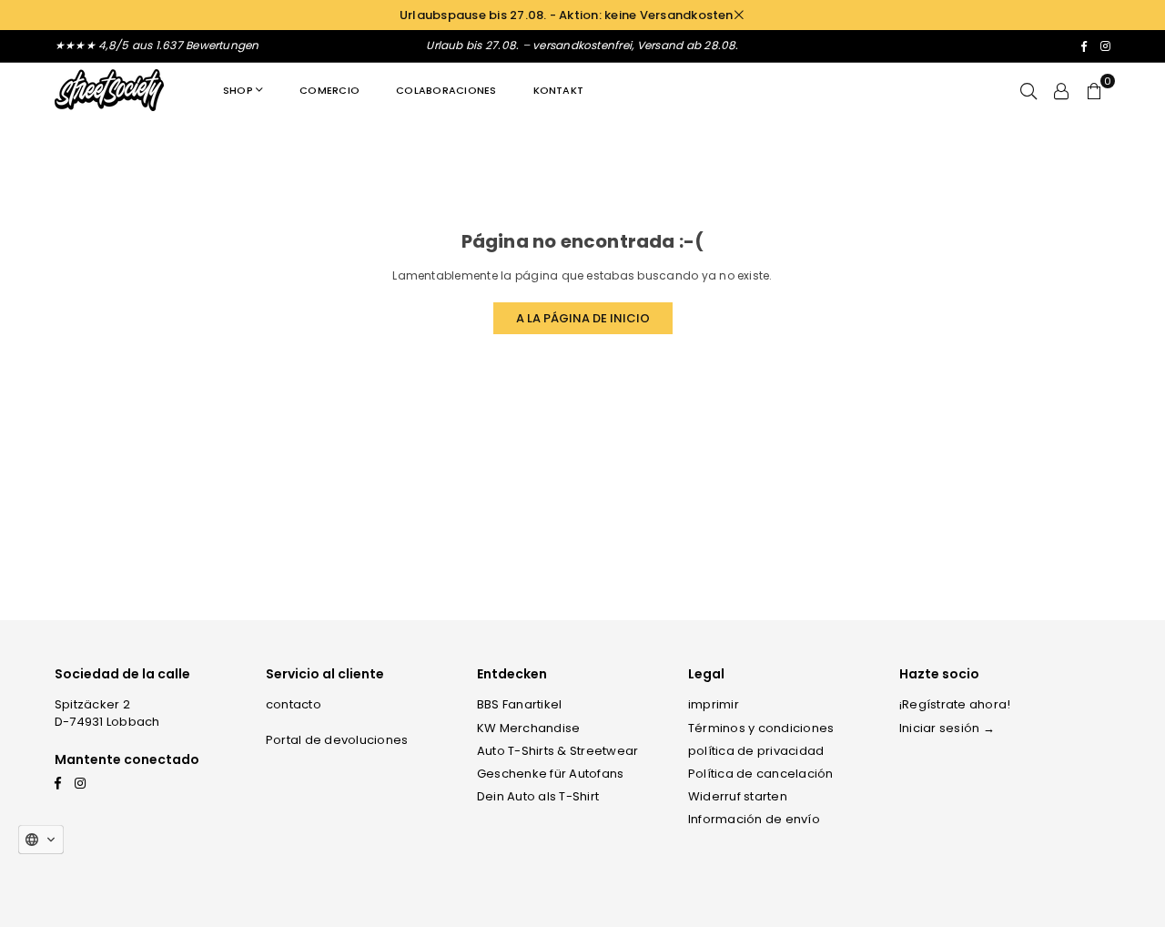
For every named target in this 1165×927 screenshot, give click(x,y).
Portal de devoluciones (337, 740)
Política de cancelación (761, 773)
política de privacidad (756, 750)
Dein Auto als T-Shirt (538, 796)
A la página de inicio (583, 318)
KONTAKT (558, 90)
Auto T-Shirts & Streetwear (557, 750)
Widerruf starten (737, 796)
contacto (293, 704)
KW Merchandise (528, 728)
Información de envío (754, 819)
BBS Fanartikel (519, 704)
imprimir (713, 704)
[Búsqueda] (1028, 90)
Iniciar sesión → (947, 728)
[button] (1094, 90)
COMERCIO (329, 90)
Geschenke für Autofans (550, 773)
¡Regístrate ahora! (954, 704)
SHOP (238, 90)
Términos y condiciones (761, 728)
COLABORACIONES (446, 90)
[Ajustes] (1061, 90)
